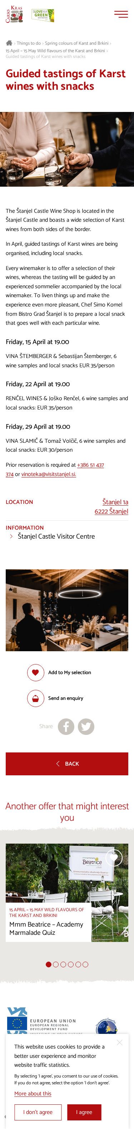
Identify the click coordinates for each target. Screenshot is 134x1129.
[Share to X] (86, 726)
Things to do (29, 43)
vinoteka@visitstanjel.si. (48, 474)
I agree (84, 1112)
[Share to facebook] (66, 726)
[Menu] (121, 14)
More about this (32, 1094)
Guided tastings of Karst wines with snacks (45, 56)
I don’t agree (38, 1112)
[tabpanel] (67, 903)
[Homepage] (14, 14)
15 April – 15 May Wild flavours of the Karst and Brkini (55, 51)
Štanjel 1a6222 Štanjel (111, 507)
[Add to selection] (114, 858)
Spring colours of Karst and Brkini (77, 43)
